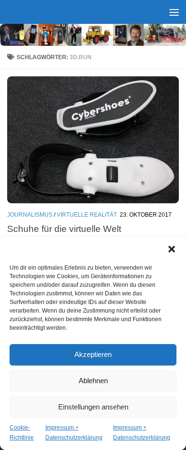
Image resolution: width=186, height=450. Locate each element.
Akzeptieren (93, 354)
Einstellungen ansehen (93, 407)
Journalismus (29, 214)
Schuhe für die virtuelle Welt (64, 228)
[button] (171, 249)
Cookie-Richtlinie (22, 432)
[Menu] (174, 12)
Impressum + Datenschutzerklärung (74, 432)
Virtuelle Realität (87, 214)
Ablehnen (93, 381)
